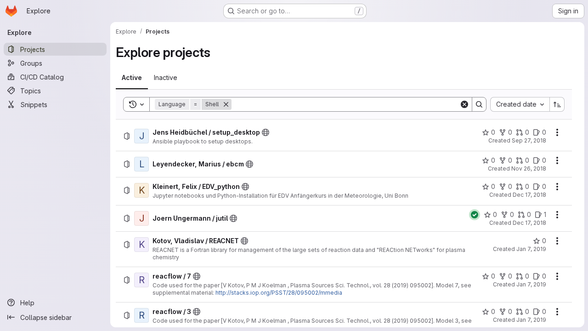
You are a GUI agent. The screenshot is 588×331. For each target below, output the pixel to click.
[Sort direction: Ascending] (557, 104)
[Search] (479, 104)
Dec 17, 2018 (529, 194)
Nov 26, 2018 (528, 168)
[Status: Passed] (474, 214)
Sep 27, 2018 (529, 140)
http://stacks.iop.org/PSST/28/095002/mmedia (278, 292)
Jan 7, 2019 (531, 248)
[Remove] (226, 104)
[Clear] (464, 104)
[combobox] (519, 104)
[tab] (132, 77)
